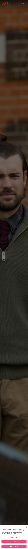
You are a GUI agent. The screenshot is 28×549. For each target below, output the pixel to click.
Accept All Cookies (14, 546)
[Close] (26, 527)
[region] (14, 537)
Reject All (14, 542)
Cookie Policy (13, 533)
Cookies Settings (14, 537)
